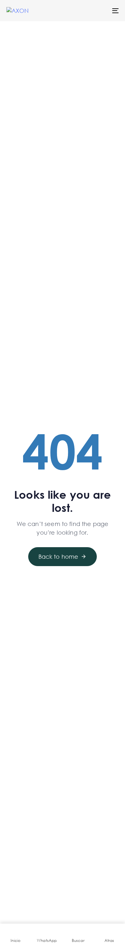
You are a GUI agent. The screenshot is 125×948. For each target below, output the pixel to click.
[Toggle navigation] (100, 10)
